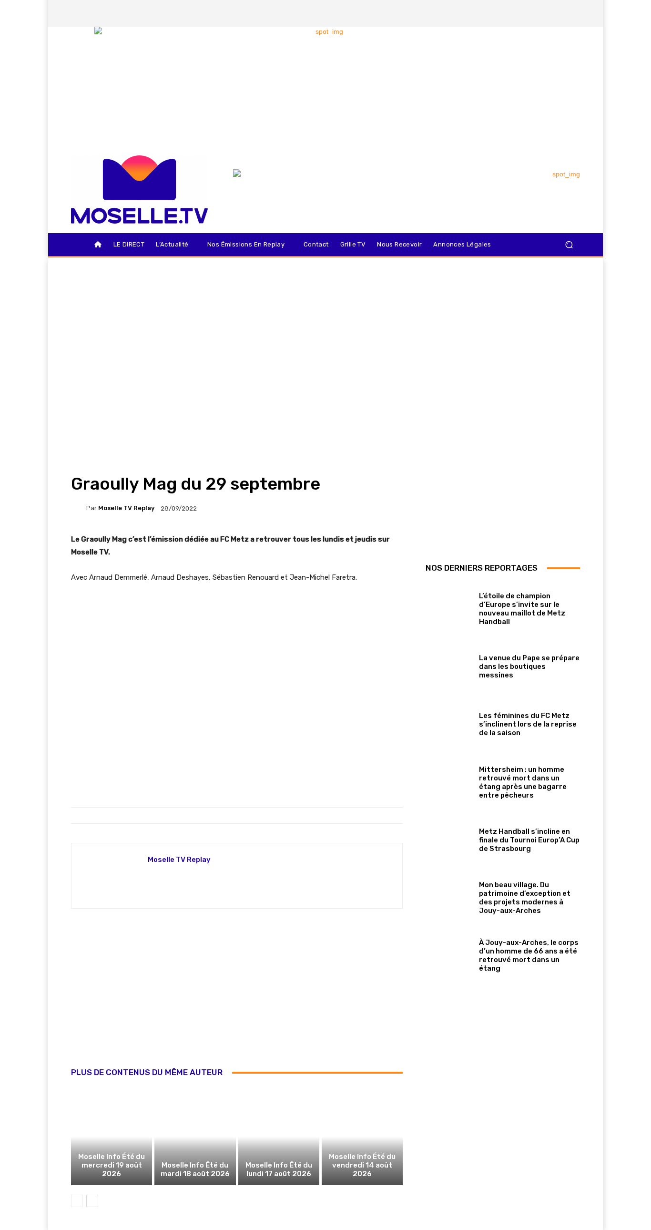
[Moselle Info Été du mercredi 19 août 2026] (111, 1136)
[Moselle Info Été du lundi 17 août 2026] (278, 1136)
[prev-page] (77, 1201)
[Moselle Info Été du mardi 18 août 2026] (194, 1136)
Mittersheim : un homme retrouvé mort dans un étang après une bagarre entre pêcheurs (523, 782)
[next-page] (92, 1201)
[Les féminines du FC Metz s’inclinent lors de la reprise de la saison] (449, 722)
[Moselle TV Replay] (78, 508)
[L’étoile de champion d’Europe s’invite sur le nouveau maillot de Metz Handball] (449, 607)
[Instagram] (523, 13)
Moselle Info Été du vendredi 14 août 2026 (362, 1165)
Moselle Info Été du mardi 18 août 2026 (195, 1169)
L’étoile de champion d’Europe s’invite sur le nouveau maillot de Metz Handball (522, 609)
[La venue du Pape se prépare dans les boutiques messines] (449, 665)
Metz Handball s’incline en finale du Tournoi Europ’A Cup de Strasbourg (529, 840)
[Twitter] (539, 13)
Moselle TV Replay (126, 508)
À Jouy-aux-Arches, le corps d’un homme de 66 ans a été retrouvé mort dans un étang (529, 955)
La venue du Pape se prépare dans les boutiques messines (529, 666)
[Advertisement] (237, 998)
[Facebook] (507, 13)
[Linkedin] (572, 13)
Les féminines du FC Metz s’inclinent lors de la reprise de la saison (528, 724)
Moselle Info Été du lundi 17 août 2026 (278, 1169)
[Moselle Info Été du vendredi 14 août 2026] (362, 1136)
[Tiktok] (556, 13)
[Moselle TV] (139, 189)
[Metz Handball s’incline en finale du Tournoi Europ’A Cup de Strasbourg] (449, 838)
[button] (569, 245)
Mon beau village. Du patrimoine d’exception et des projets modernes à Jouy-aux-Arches (524, 898)
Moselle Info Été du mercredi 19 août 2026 (111, 1165)
